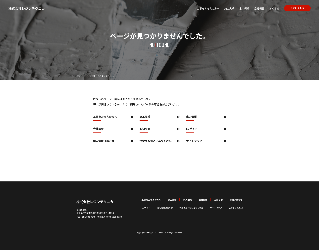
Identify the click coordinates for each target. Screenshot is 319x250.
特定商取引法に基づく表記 (155, 141)
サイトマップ (194, 141)
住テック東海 (235, 207)
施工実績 (229, 8)
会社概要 (259, 8)
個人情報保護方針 (103, 141)
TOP (78, 76)
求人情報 (244, 8)
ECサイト (192, 129)
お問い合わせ (297, 8)
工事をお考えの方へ (208, 8)
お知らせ (274, 8)
